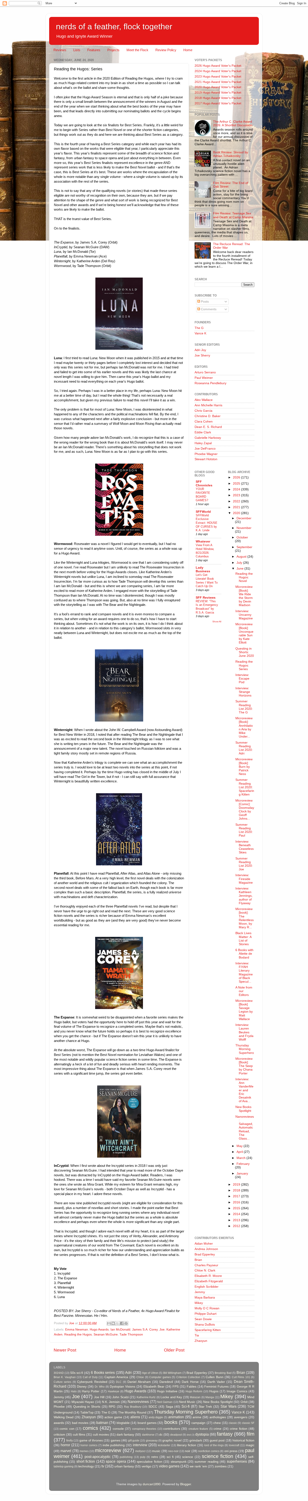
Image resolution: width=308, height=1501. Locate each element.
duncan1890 (152, 1484)
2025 (237, 483)
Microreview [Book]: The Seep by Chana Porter (244, 1066)
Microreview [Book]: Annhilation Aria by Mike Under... (244, 727)
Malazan (195, 1397)
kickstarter (164, 1445)
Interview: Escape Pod (242, 678)
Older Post (174, 1350)
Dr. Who (100, 1386)
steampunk (178, 1461)
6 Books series (103, 1372)
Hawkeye (113, 1391)
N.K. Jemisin (111, 1402)
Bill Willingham (172, 1373)
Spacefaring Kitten (208, 1330)
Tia (197, 1335)
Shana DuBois (205, 1324)
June (240, 568)
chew (217, 1423)
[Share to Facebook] (122, 1323)
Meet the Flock (137, 50)
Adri (128, 1372)
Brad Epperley (205, 1254)
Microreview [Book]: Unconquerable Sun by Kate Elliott (244, 633)
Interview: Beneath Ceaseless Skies (244, 847)
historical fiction (243, 1440)
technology (86, 1466)
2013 (237, 1220)
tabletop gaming (64, 1466)
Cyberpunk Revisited (92, 1382)
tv (102, 1466)
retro (154, 1457)
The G (199, 328)
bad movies (80, 1423)
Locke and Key (171, 1397)
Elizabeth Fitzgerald (209, 1281)
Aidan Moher (204, 1243)
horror (65, 1445)
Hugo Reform (194, 1391)
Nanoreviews (138, 1402)
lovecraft (234, 1445)
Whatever (203, 541)
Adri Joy (200, 350)
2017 (237, 1196)
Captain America (116, 1377)
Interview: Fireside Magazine (244, 878)
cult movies (101, 1434)
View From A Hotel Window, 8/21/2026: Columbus (205, 550)
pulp (142, 1457)
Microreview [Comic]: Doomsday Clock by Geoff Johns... (244, 810)
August (242, 556)
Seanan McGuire (106, 1334)
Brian (198, 1260)
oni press (230, 1451)
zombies (221, 1466)
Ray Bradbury (132, 1406)
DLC (119, 1382)
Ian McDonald (120, 1329)
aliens (135, 1417)
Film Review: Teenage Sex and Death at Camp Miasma (233, 215)
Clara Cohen (204, 421)
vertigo (146, 1466)
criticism (59, 1434)
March (241, 1158)
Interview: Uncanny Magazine (244, 614)
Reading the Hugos (78, 1334)
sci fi (170, 1457)
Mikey (199, 1303)
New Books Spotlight (243, 1108)
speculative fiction (149, 1461)
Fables (191, 1386)
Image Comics (237, 1391)
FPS (175, 1386)
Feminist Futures (216, 1386)
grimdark (195, 1440)
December (244, 518)
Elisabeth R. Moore (208, 1276)
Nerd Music (187, 1402)
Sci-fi (186, 1406)
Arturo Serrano (205, 372)
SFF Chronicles (204, 483)
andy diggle (156, 1417)
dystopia (202, 1434)
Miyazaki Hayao (82, 1402)
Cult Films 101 (241, 1377)
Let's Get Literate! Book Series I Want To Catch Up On (207, 580)
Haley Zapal (203, 443)
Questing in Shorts (86, 1406)
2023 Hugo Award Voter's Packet (218, 76)
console (118, 1428)
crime (217, 1428)
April (240, 1152)
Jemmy (200, 1292)
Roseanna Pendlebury (210, 383)
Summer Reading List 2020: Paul (244, 830)
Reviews (59, 50)
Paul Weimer (204, 377)
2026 (237, 477)
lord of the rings (214, 1445)
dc (161, 1434)
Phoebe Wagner (206, 454)
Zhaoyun (201, 1340)
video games (169, 1466)
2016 (237, 1202)
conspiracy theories (144, 1428)
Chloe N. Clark (205, 1270)
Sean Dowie (203, 1319)
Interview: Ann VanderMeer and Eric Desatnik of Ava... (244, 1090)
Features (93, 50)
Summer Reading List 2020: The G (244, 707)
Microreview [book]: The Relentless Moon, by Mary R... (244, 918)
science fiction (217, 1456)
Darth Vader (216, 1382)
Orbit (244, 1402)
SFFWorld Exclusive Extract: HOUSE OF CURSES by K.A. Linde (206, 523)
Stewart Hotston (206, 459)
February (243, 1163)
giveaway (152, 1440)
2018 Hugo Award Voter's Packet (218, 98)
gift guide (133, 1440)
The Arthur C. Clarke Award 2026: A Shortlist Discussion (232, 123)
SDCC (152, 1406)
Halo (74, 1391)
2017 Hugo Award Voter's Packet (218, 103)
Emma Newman (76, 1329)
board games (147, 1423)
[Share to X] (117, 1323)
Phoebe (59, 1406)
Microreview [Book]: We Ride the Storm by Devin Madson (244, 596)
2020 (237, 513)
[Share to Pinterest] (126, 1323)
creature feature (198, 1428)
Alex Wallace (204, 400)
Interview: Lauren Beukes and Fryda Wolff (244, 1032)
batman (102, 1423)
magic (250, 1445)
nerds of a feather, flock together (114, 26)
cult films (79, 1434)
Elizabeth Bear (153, 1386)
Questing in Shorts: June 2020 (244, 652)
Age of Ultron (150, 1373)
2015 (237, 1208)
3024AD (59, 1373)
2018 (237, 1190)
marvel (65, 1451)
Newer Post (65, 1350)
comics (90, 1428)
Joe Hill (99, 1397)
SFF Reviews (206, 597)
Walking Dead (64, 1417)
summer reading (206, 1461)
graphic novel (172, 1440)
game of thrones (91, 1440)
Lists (76, 50)
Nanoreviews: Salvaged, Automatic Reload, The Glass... (244, 1127)
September (244, 547)
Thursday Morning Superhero (244, 1049)
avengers (240, 1417)
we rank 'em (198, 1466)
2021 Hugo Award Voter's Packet (218, 82)
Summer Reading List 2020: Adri (244, 748)
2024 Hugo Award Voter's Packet (218, 71)
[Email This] (109, 1323)
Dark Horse (190, 1382)
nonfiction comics (208, 1451)
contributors (171, 1428)
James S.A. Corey (145, 1329)
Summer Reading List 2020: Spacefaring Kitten (244, 787)
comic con (67, 1428)
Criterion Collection (188, 1377)
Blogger (185, 1484)
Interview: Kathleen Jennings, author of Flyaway (244, 896)
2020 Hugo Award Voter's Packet (218, 87)
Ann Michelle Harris (208, 405)
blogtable (123, 1423)
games (115, 1440)
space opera (116, 1461)
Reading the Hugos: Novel (244, 577)
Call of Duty (90, 1377)
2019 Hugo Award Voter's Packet (218, 92)
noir (187, 1451)
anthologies (217, 1417)
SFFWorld (203, 511)
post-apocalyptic (98, 1457)
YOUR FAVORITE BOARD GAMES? (203, 494)
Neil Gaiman (164, 1402)
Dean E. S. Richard (208, 427)
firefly (69, 1440)
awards (59, 1423)
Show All (216, 621)
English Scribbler (206, 1286)
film (250, 1434)
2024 (237, 489)
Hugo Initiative (167, 1391)
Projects (113, 50)
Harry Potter (90, 1391)
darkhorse (148, 1434)
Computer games (160, 1377)
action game (113, 1417)
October (242, 537)
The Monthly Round (132, 1412)
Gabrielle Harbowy (208, 437)
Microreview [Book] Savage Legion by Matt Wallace (244, 1010)
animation (176, 1417)
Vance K (200, 333)
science (187, 1457)
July (240, 562)
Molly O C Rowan (207, 1308)
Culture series (62, 1382)
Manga (209, 1397)
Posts (204, 301)
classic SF (248, 1423)
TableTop (87, 1412)
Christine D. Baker (208, 416)
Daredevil (166, 1382)
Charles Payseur (206, 1265)
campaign (198, 1423)
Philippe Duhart (205, 1313)
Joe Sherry (202, 355)
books (170, 1422)
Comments (208, 309)
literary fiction (186, 1445)
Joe (162, 1329)
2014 (237, 1214)
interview (140, 1445)
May (240, 1146)
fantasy (225, 1434)
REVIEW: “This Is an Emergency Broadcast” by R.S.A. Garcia (207, 607)
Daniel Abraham (139, 1382)
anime (197, 1417)
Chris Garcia (203, 410)
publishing (126, 1457)
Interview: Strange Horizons (243, 692)
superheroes (237, 1461)
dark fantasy (125, 1434)
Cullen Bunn (214, 1377)
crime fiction (238, 1428)
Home (187, 50)
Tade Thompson (131, 1334)
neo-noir (173, 1451)
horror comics (88, 1445)
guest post (217, 1440)
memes (84, 1451)
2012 (237, 1226)
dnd (189, 1434)
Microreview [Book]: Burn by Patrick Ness (244, 767)
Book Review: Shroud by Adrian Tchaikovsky (230, 154)
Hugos (213, 1391)
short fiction (85, 1461)
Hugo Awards (99, 1329)
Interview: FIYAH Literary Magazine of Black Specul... (244, 972)
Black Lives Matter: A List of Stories (243, 938)
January (242, 1173)
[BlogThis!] (113, 1323)
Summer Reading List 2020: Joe (244, 864)
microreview (108, 1450)
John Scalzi (120, 1397)
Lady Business (203, 569)
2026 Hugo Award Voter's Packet (218, 65)
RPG (112, 1406)
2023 (237, 495)
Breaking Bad (223, 1373)
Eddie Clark (203, 432)
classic (233, 1423)
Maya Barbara (205, 1297)
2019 (237, 1184)
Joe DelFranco (205, 448)
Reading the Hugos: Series (244, 665)
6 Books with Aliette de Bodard (244, 953)
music (156, 1451)
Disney (82, 1386)
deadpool (176, 1434)
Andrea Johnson (206, 1249)
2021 (237, 507)
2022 (237, 501)
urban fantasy (124, 1466)
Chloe (140, 1377)
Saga (169, 1406)
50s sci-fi (76, 1373)
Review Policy (165, 50)
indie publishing (114, 1445)
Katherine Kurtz (146, 1397)
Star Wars (229, 1406)
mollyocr (140, 1451)
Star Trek (205, 1406)
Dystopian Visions (122, 1386)
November (244, 528)
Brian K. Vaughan (65, 1377)
